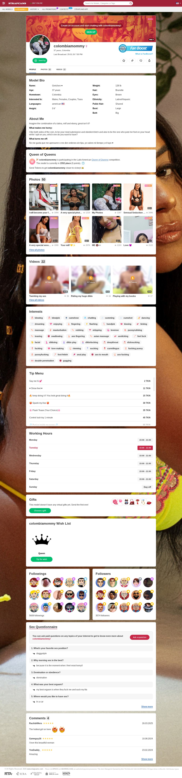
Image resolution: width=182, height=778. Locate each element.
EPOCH (55, 769)
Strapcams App (81, 9)
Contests (64, 9)
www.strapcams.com (35, 769)
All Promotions (49, 9)
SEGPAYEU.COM (67, 769)
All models (7, 9)
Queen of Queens (100, 160)
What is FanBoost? (144, 54)
